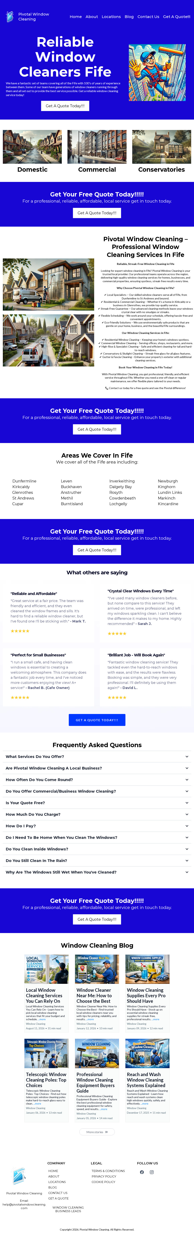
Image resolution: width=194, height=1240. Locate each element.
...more (42, 1019)
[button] (46, 993)
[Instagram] (152, 1172)
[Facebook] (142, 1172)
